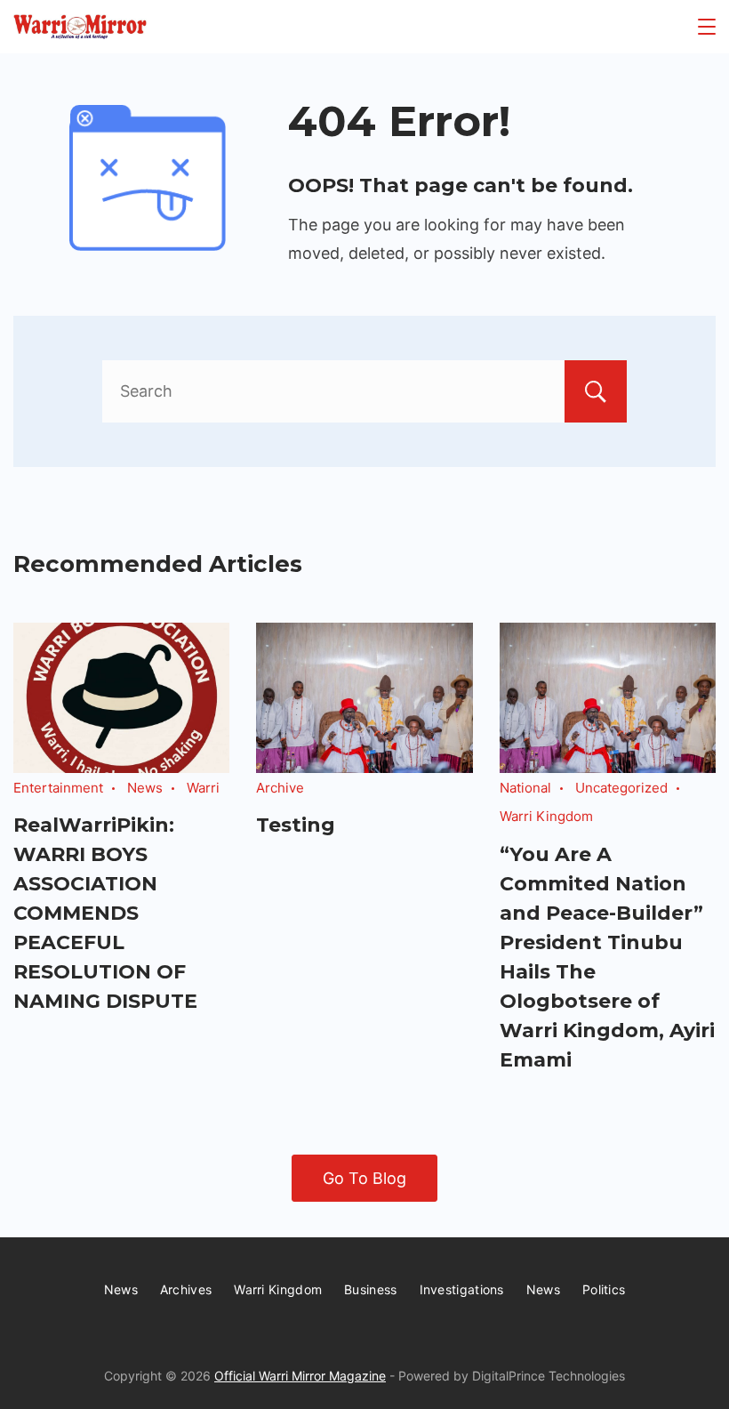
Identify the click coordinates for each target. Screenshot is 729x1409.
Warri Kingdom (546, 816)
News (145, 787)
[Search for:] (364, 391)
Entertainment (58, 787)
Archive (280, 787)
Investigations (462, 1289)
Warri (203, 787)
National (525, 787)
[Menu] (707, 27)
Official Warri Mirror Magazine (300, 1375)
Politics (603, 1289)
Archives (186, 1289)
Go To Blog (364, 1178)
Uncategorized (621, 787)
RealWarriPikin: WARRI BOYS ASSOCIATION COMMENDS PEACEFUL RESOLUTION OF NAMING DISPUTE (105, 913)
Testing (295, 825)
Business (370, 1289)
